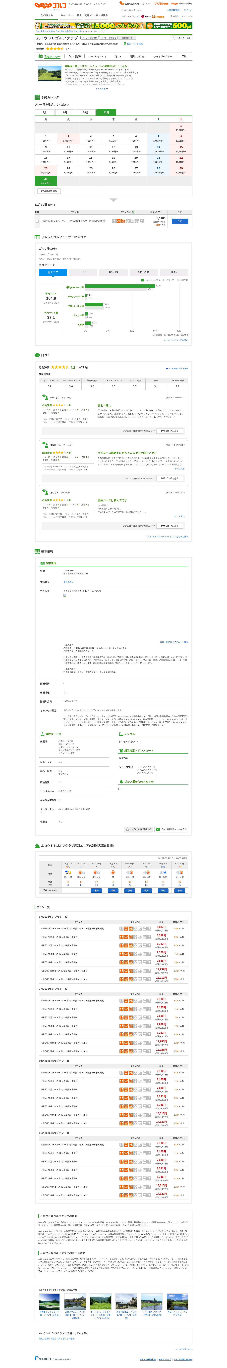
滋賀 (41, 1338)
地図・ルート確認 (135, 44)
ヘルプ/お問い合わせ (183, 1359)
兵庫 (59, 1338)
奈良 (65, 1338)
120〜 (174, 272)
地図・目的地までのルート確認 (174, 642)
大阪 (53, 1338)
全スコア (53, 272)
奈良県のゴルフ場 (73, 31)
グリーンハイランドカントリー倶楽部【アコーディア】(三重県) (101, 1315)
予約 (180, 221)
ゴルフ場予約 (46, 15)
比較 (37, 212)
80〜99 (113, 272)
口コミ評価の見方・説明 (178, 368)
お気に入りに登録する (141, 829)
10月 (86, 112)
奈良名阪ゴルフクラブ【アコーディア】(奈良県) (126, 1315)
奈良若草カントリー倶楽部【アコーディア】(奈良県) (75, 1315)
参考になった (169, 431)
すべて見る (101, 88)
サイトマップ (165, 1359)
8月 (45, 112)
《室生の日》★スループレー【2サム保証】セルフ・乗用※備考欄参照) (74, 221)
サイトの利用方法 (148, 1359)
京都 (47, 1338)
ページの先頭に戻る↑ (183, 1349)
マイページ (187, 16)
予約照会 (175, 16)
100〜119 (144, 272)
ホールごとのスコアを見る (176, 340)
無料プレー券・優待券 (96, 15)
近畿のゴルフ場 (56, 31)
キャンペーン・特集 (71, 15)
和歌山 (72, 1338)
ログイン (188, 10)
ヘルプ (149, 3)
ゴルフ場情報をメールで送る (174, 829)
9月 (65, 112)
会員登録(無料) (173, 10)
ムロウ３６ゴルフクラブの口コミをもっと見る (167, 536)
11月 (106, 112)
